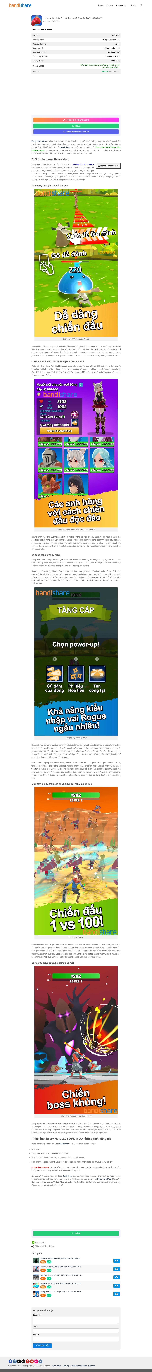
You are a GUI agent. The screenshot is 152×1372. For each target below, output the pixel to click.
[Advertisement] (76, 94)
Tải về (77, 126)
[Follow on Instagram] (15, 1361)
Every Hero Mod (104, 1179)
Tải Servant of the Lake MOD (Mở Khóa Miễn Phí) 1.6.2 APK (60, 1258)
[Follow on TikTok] (19, 1361)
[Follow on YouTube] (32, 1361)
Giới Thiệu (56, 1366)
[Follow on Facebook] (10, 1361)
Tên (35, 1326)
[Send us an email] (23, 1361)
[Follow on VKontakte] (40, 1361)
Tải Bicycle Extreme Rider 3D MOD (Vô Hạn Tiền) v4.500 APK (60, 1267)
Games (110, 5)
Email (36, 1335)
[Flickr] (36, 1361)
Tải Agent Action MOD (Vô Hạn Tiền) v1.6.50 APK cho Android (60, 1292)
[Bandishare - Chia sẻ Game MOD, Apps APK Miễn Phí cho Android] (20, 5)
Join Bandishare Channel (77, 131)
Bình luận (37, 1315)
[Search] (141, 5)
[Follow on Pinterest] (28, 1361)
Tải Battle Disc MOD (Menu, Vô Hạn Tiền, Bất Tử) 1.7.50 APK (60, 1283)
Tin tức (133, 5)
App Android (121, 5)
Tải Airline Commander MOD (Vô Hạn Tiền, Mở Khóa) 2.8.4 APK (61, 1275)
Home (100, 5)
